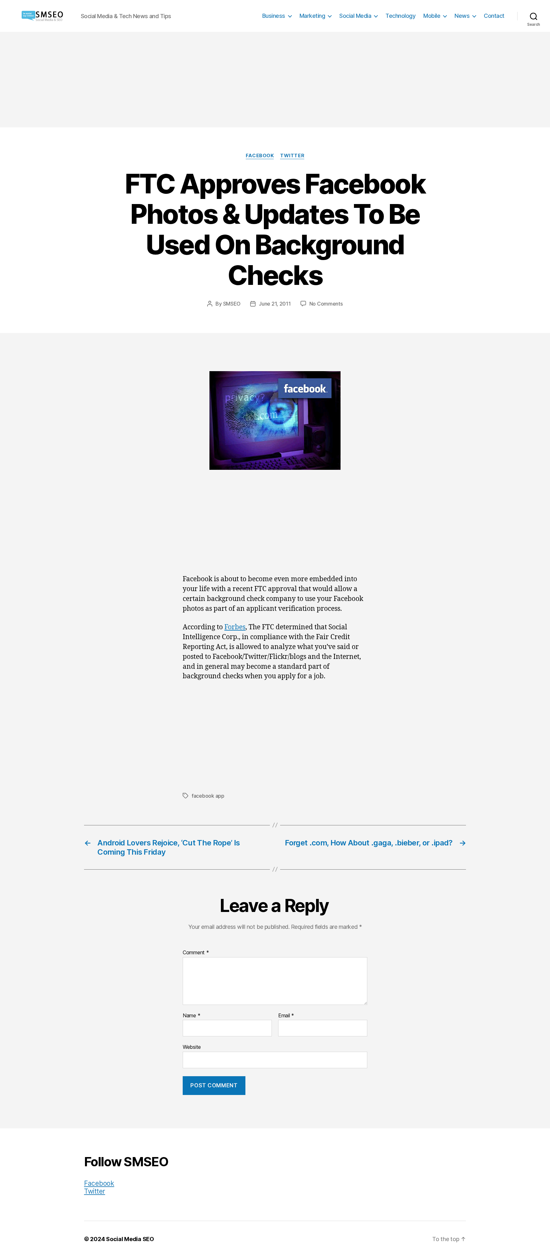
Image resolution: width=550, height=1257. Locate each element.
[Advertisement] (275, 79)
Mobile (431, 15)
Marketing (312, 15)
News (462, 15)
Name (191, 1016)
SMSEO (232, 303)
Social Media (355, 15)
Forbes (234, 627)
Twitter (292, 156)
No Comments (326, 303)
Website (192, 1047)
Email (286, 1016)
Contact (494, 15)
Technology (400, 15)
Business (273, 15)
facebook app (208, 796)
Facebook (260, 156)
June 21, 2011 (275, 303)
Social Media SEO (130, 1239)
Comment (196, 953)
